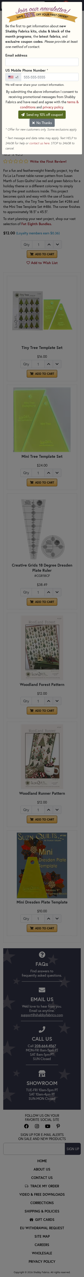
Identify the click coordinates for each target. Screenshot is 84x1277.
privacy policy (53, 107)
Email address (16, 55)
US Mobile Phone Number (26, 70)
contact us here (39, 143)
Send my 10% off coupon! (44, 114)
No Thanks (44, 122)
